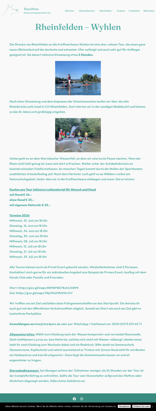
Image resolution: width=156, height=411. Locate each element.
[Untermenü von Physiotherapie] (95, 10)
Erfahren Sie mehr (141, 406)
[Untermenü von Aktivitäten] (112, 10)
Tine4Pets (31, 9)
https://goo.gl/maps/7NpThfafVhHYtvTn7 (44, 293)
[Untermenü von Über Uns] (74, 10)
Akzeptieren (124, 406)
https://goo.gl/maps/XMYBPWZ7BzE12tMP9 (48, 288)
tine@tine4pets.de (47, 324)
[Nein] (152, 406)
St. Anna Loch (28, 112)
